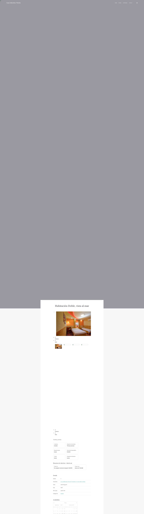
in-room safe (79, 481)
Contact (130, 2)
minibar (83, 481)
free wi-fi (70, 481)
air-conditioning (64, 481)
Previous (57, 338)
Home (116, 2)
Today (65, 502)
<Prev (56, 503)
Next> (74, 503)
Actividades (125, 2)
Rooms (120, 2)
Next (56, 342)
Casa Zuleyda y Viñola (13, 3)
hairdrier (74, 481)
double (62, 493)
